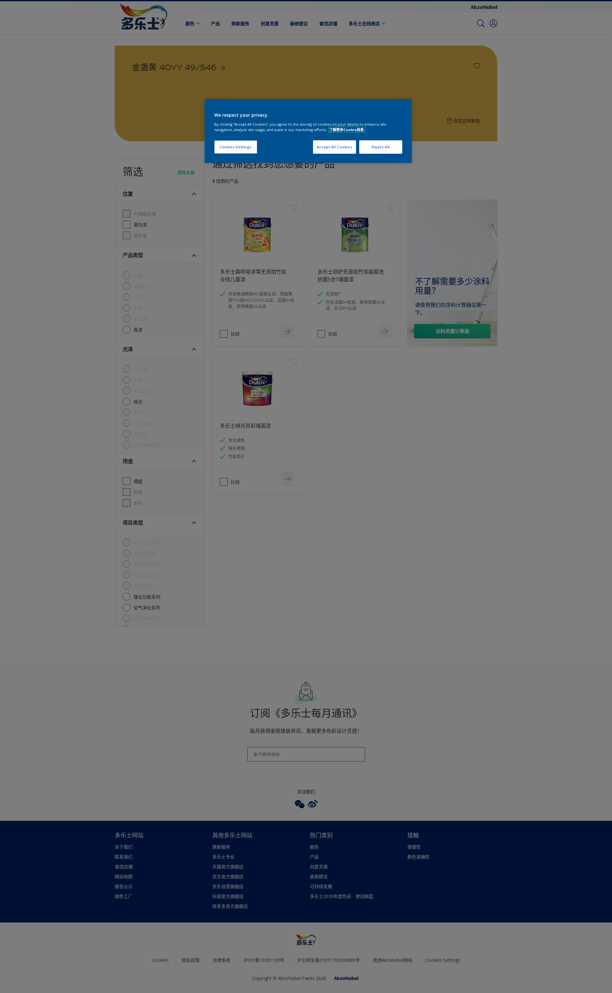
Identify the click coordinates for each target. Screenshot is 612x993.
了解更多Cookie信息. (347, 129)
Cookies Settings (236, 146)
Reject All (381, 146)
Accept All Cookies (334, 146)
